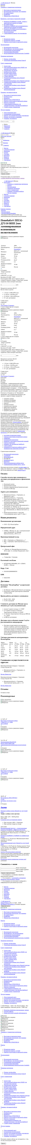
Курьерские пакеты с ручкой (12, 40)
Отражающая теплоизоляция (12, 50)
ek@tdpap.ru (4, 904)
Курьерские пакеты (9, 39)
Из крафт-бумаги (8, 13)
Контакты (7, 201)
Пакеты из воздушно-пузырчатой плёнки (15, 101)
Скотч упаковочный (6, 63)
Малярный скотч (8, 460)
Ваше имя (19, 867)
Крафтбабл (7, 14)
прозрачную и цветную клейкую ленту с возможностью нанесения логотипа (15, 447)
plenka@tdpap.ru (5, 903)
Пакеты (3, 36)
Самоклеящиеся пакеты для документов (15, 33)
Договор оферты (8, 1011)
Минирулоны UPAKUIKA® (12, 99)
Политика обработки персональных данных (16, 1010)
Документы (7, 206)
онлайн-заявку (23, 467)
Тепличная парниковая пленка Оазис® (15, 60)
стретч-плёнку (8, 445)
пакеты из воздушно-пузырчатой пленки (15, 436)
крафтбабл (7, 438)
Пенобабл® (17, 249)
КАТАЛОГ (7, 182)
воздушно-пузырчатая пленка (12, 435)
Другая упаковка (5, 110)
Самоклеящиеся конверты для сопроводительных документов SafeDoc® (16, 104)
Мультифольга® (8, 457)
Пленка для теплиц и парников (13, 117)
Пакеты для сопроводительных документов (16, 115)
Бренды (6, 194)
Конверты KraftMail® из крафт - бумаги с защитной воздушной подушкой (15, 22)
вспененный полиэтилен (11, 439)
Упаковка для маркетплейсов (9, 92)
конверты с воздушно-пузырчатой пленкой (16, 441)
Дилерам (6, 204)
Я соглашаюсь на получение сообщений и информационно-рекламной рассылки (13, 881)
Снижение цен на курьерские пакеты (11, 819)
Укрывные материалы (7, 56)
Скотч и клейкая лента (10, 75)
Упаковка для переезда (10, 118)
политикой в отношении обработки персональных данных (13, 878)
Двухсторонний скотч (10, 112)
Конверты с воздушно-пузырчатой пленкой (13, 18)
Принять (3, 1143)
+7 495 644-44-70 (5, 3)
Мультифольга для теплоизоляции (13, 49)
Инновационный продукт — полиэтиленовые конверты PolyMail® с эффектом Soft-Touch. (14, 829)
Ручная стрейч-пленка (10, 73)
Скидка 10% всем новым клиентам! (11, 852)
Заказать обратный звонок (7, 873)
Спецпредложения (9, 196)
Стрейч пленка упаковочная (12, 107)
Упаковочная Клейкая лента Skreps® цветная (16, 80)
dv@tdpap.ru (11, 904)
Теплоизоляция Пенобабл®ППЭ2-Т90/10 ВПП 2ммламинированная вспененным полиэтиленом (13, 743)
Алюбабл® (7, 455)
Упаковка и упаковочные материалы (11, 7)
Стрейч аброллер (9, 76)
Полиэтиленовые (9, 32)
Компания (7, 197)
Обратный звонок (5, 906)
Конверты (7, 98)
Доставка (6, 200)
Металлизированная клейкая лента (14, 463)
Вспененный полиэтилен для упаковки (15, 11)
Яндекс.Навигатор (6, 674)
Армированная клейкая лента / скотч (14, 464)
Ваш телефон (20, 869)
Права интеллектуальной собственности (15, 1013)
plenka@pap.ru (22, 470)
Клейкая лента (8, 96)
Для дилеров (4, 305)
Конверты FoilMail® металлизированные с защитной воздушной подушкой (16, 26)
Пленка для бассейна (10, 59)
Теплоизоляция (5, 44)
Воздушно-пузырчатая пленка (12, 10)
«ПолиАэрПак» (17, 422)
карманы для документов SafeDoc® (14, 444)
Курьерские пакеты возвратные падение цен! (13, 859)
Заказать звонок (5, 174)
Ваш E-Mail (19, 871)
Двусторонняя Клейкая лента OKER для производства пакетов (15, 68)
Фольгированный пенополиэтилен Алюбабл (16, 53)
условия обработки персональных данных (12, 178)
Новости (6, 203)
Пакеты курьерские (9, 102)
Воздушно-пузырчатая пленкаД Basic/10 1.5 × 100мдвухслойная (9, 772)
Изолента (6, 461)
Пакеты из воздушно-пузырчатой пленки (15, 42)
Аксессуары (7, 66)
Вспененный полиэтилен (11, 47)
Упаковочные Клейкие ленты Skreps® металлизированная (14, 88)
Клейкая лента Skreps (10, 72)
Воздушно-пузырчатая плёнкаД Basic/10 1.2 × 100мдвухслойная (9, 722)
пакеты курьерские (9, 442)
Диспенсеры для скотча (10, 70)
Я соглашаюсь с (13, 878)
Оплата (6, 198)
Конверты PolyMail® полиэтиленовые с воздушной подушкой (15, 29)
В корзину (11, 305)
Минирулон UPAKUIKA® (11, 16)
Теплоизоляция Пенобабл (11, 52)
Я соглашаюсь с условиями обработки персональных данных (12, 875)
